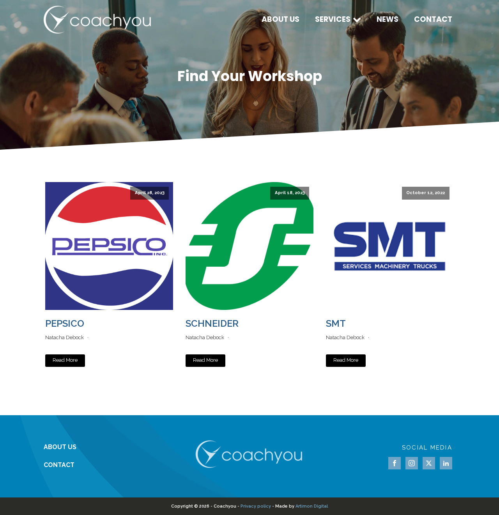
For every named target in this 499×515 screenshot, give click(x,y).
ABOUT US (280, 19)
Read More (65, 360)
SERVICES (332, 19)
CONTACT (433, 19)
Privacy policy (256, 506)
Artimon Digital (312, 506)
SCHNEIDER (212, 323)
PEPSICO (64, 323)
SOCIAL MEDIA (427, 447)
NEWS (387, 19)
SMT (336, 323)
